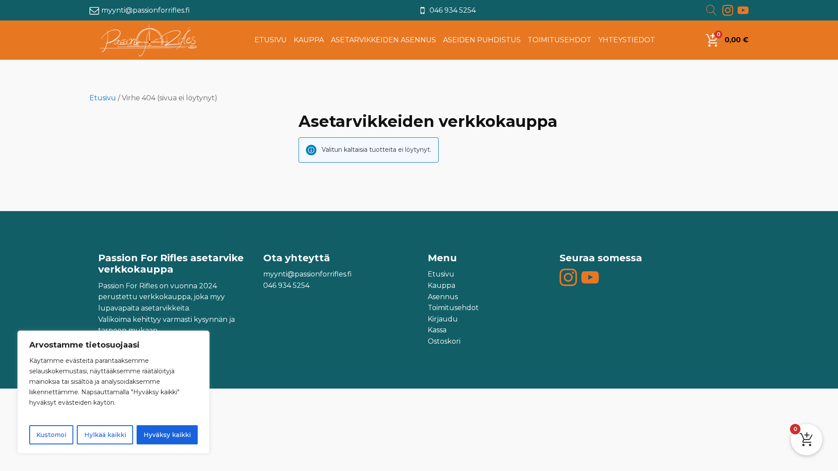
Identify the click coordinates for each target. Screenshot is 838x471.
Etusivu (270, 40)
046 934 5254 (452, 10)
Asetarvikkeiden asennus (383, 40)
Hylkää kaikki (105, 435)
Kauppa (309, 40)
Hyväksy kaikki (167, 435)
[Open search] (713, 10)
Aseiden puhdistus (482, 40)
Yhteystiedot (626, 40)
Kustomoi (51, 435)
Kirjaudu (443, 319)
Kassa (437, 330)
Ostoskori (444, 341)
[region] (113, 392)
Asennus (443, 297)
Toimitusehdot (559, 40)
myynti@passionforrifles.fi (145, 10)
